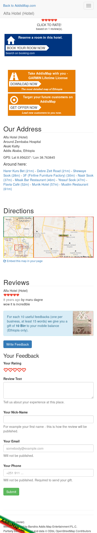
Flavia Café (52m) (16, 184)
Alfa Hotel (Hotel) (18, 13)
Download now (23, 84)
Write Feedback (17, 344)
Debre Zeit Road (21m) (54, 171)
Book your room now (26, 48)
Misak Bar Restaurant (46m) (35, 180)
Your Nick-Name (15, 412)
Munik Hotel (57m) (45, 184)
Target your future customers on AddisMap (48, 99)
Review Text (12, 378)
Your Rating (12, 363)
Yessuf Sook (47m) (72, 180)
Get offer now (23, 107)
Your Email (11, 441)
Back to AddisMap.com (19, 5)
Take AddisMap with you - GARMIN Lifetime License (48, 75)
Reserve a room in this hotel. (40, 37)
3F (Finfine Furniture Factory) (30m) (49, 175)
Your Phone (12, 465)
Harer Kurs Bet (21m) (19, 171)
